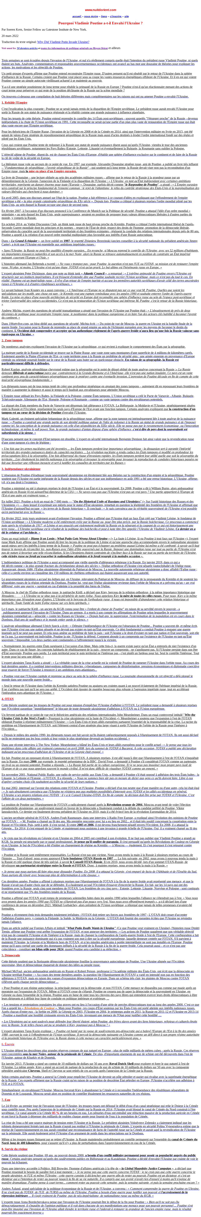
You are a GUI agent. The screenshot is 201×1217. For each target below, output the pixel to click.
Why (40, 42)
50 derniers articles (27, 48)
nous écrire (91, 16)
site (126, 16)
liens (104, 16)
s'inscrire (116, 16)
